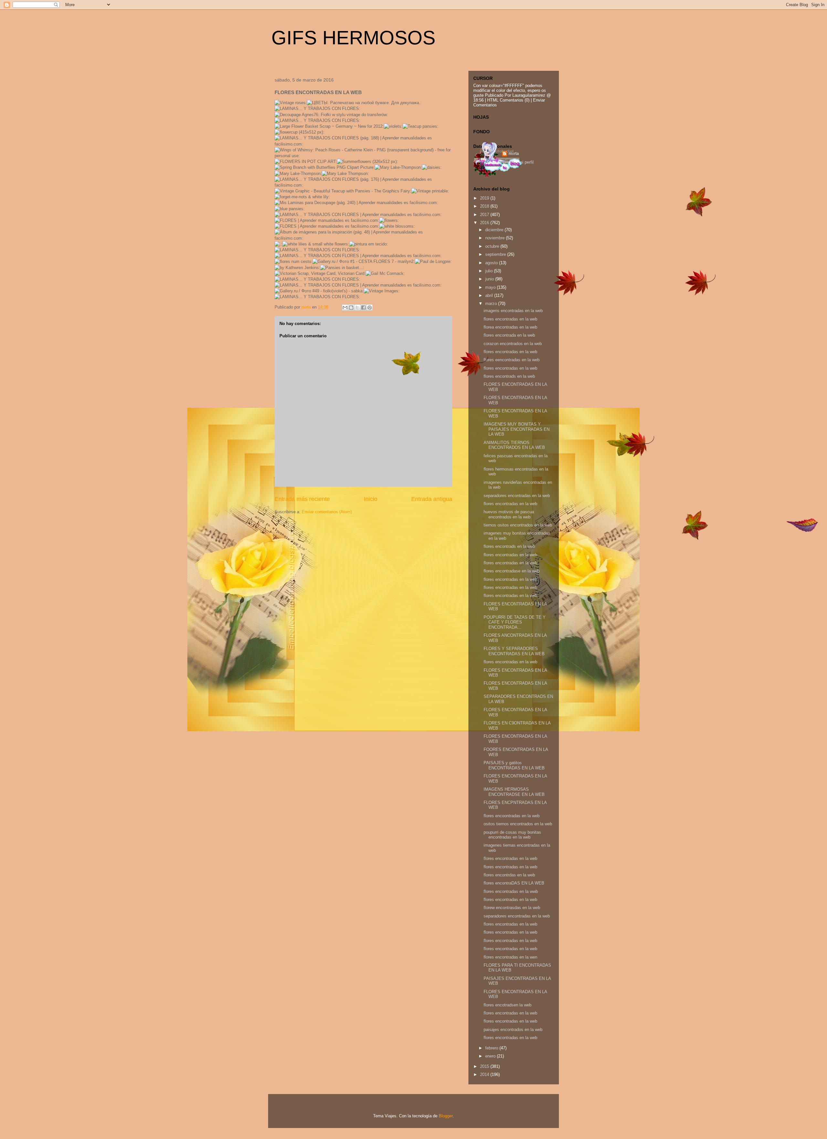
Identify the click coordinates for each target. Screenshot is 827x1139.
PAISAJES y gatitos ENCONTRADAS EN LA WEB (514, 765)
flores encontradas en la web (510, 319)
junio (490, 279)
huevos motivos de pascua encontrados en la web (509, 514)
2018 (485, 206)
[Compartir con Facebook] (363, 307)
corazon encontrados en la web (513, 343)
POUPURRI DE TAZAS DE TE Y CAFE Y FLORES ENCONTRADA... (515, 622)
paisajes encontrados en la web (513, 1029)
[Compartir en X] (357, 307)
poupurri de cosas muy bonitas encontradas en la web (512, 835)
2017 (485, 214)
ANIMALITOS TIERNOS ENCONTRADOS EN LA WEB (514, 445)
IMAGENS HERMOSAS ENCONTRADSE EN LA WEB (514, 792)
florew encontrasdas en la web (512, 907)
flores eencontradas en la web (511, 359)
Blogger (446, 1115)
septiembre (496, 254)
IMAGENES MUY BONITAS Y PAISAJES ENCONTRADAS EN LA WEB (517, 429)
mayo (491, 287)
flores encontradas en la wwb (511, 891)
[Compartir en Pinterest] (369, 307)
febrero (492, 1048)
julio (489, 270)
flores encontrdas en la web (509, 875)
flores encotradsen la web (507, 1005)
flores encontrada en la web (509, 335)
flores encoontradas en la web (511, 815)
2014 (485, 1074)
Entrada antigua (431, 499)
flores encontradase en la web (511, 571)
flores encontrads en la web (509, 376)
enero (491, 1056)
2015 (485, 1066)
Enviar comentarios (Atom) (327, 511)
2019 (485, 198)
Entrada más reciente (302, 499)
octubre (492, 246)
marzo (491, 303)
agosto (492, 262)
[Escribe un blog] (351, 307)
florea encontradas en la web (510, 327)
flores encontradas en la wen (510, 957)
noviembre (495, 237)
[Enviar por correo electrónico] (345, 307)
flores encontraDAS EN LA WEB (514, 883)
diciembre (495, 229)
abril (489, 295)
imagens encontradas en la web (513, 310)
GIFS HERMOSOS (353, 38)
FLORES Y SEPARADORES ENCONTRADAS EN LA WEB (514, 651)
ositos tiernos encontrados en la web (518, 823)
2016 (485, 222)
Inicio (370, 499)
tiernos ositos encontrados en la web (518, 525)
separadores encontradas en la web (517, 495)
